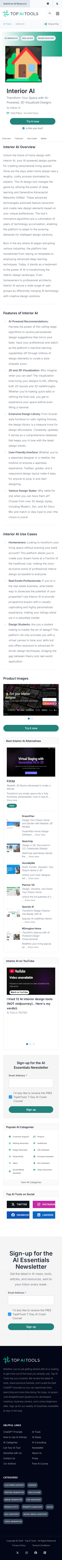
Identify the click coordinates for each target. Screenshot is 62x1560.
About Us (37, 1453)
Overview (6, 138)
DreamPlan (28, 816)
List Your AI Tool (11, 1447)
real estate (27, 38)
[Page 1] (29, 719)
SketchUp (27, 841)
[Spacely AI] (13, 913)
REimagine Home (31, 928)
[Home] (20, 13)
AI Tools (36, 1431)
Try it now (32, 121)
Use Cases (32, 138)
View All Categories (31, 1182)
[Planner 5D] (13, 891)
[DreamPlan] (13, 824)
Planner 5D (28, 884)
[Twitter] (17, 1553)
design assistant (46, 38)
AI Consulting (39, 1442)
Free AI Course (40, 1463)
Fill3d (11, 781)
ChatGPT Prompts (12, 1431)
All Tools (7, 24)
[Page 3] (34, 1044)
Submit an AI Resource (15, 3)
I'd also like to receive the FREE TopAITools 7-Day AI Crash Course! (32, 1097)
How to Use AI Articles (15, 1437)
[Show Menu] (57, 13)
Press (35, 1458)
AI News (36, 1437)
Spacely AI (28, 906)
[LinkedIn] (44, 1553)
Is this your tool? (34, 128)
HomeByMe (28, 863)
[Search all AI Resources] (49, 13)
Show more (12, 800)
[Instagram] (26, 1553)
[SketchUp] (13, 847)
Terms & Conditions (41, 1545)
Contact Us (9, 1458)
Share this (53, 23)
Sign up (31, 1109)
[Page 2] (32, 719)
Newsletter (37, 1447)
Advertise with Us (12, 1453)
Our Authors (9, 1463)
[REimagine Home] (13, 936)
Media (44, 138)
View (11, 805)
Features (19, 138)
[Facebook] (35, 1553)
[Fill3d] (31, 762)
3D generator (11, 38)
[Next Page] (56, 703)
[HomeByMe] (13, 869)
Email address (18, 1075)
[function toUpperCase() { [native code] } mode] (48, 3)
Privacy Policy (19, 1545)
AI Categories (10, 1442)
